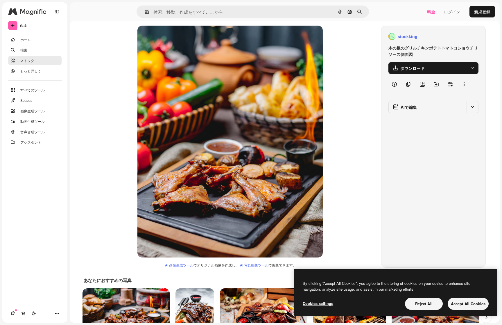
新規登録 (482, 12)
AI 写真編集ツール (254, 264)
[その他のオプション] (464, 84)
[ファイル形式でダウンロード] (472, 68)
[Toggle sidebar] (57, 11)
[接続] (12, 313)
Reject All (424, 303)
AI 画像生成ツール (179, 264)
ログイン (452, 12)
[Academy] (23, 313)
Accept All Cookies (468, 303)
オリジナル (177, 36)
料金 (431, 12)
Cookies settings (318, 303)
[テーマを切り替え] (33, 313)
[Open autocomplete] (145, 12)
